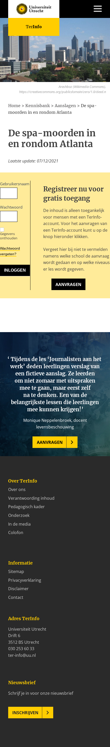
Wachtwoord (8, 207)
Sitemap (16, 571)
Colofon (15, 532)
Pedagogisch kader (26, 506)
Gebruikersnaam (8, 183)
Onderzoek (18, 515)
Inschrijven (25, 712)
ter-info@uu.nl (22, 655)
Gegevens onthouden (8, 235)
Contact (15, 113)
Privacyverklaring (24, 580)
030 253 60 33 (21, 648)
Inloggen (16, 119)
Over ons (17, 489)
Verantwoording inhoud (31, 498)
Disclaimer (18, 588)
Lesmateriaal (20, 61)
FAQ (12, 106)
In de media (19, 524)
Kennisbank (19, 67)
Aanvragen (68, 284)
